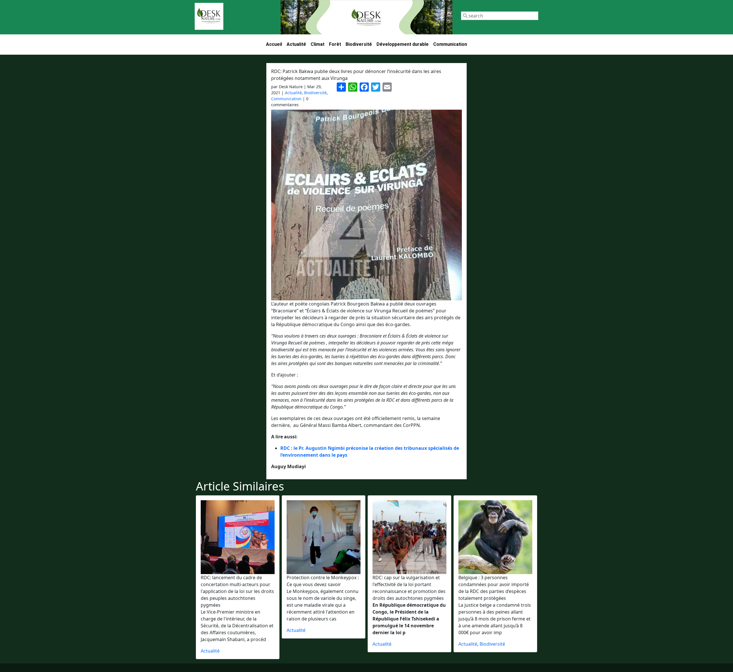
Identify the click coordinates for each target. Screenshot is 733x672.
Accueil (274, 44)
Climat (317, 44)
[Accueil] (209, 16)
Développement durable (403, 44)
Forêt (335, 44)
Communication (450, 44)
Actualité (296, 44)
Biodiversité (359, 44)
